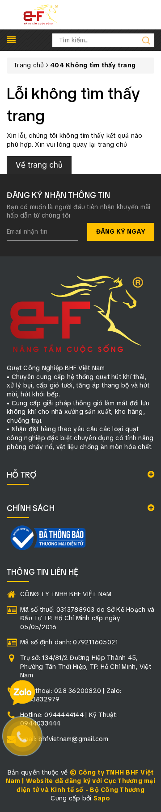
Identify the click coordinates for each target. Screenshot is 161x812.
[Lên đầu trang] (147, 562)
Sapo (101, 798)
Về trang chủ (39, 165)
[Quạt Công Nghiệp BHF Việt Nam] (40, 14)
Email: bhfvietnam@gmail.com (64, 739)
